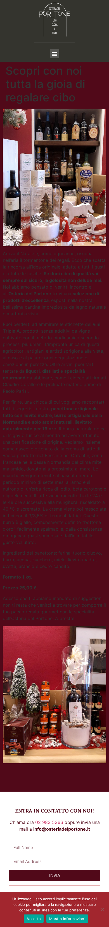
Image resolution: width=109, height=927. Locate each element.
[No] (102, 909)
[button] (54, 53)
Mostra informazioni (67, 918)
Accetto (34, 918)
